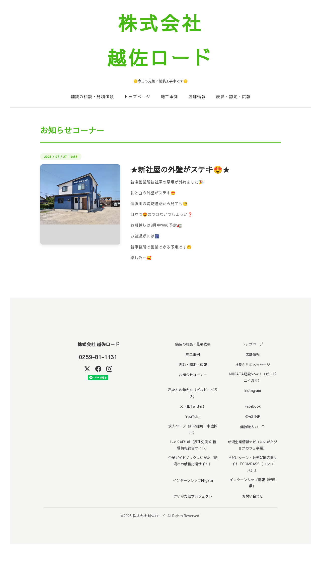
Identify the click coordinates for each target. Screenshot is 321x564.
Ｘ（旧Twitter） (193, 406)
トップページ (137, 96)
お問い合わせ (252, 496)
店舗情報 (197, 96)
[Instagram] (109, 369)
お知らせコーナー (193, 374)
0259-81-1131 (98, 357)
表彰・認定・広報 (233, 96)
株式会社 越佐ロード (98, 344)
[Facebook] (98, 369)
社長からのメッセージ (252, 364)
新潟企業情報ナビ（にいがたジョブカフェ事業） (252, 444)
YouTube (192, 416)
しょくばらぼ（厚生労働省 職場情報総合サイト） (193, 444)
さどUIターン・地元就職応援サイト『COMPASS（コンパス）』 (252, 464)
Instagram (252, 390)
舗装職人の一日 (252, 426)
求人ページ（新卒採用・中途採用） (192, 429)
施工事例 (169, 96)
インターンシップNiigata (193, 480)
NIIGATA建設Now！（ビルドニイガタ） (252, 377)
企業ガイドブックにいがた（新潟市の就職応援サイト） (192, 460)
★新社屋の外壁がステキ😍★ (180, 169)
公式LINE (252, 416)
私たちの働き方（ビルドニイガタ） (192, 392)
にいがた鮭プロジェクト (193, 496)
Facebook (253, 406)
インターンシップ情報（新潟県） (252, 482)
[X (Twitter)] (87, 369)
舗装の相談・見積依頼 (92, 96)
